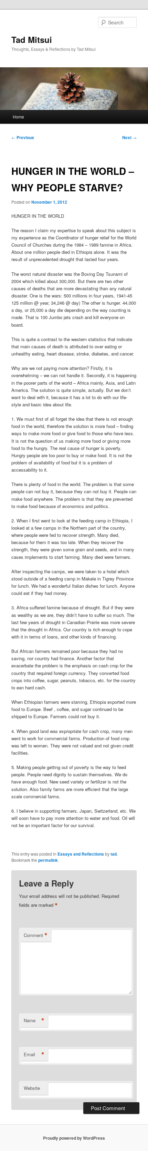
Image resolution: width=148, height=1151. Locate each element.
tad (113, 854)
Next (129, 137)
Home (18, 117)
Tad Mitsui (31, 39)
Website (32, 1088)
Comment (35, 935)
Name (34, 1020)
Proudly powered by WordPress (74, 1138)
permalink (48, 860)
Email (34, 1054)
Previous (22, 137)
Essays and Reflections (80, 854)
